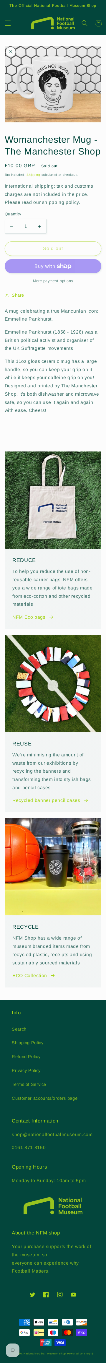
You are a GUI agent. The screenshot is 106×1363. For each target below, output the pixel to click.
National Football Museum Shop (45, 1353)
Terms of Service (29, 1084)
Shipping (33, 174)
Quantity (13, 214)
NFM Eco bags (29, 617)
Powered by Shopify (80, 1353)
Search (19, 1029)
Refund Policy (26, 1056)
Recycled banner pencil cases (46, 800)
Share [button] (18, 295)
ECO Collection (29, 975)
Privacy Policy (26, 1070)
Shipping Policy (27, 1042)
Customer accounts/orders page (44, 1098)
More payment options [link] (53, 281)
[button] (7, 23)
